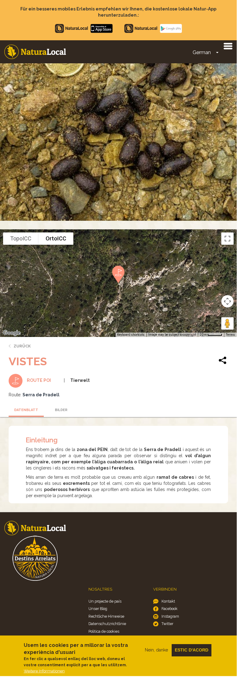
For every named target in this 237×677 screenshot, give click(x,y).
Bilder (61, 410)
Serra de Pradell (40, 394)
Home (35, 52)
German (202, 52)
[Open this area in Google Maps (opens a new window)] (12, 333)
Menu (227, 45)
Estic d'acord (191, 649)
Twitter (167, 623)
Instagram (170, 616)
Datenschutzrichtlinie (107, 623)
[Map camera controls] (227, 301)
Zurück (22, 346)
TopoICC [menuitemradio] (20, 238)
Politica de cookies (103, 631)
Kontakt (168, 601)
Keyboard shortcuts (131, 334)
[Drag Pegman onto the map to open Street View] (227, 323)
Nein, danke (156, 649)
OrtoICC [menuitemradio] (56, 238)
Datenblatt (26, 410)
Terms (230, 334)
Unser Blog (97, 608)
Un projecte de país (104, 601)
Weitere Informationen (44, 671)
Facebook (169, 608)
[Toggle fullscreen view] (227, 238)
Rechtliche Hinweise (106, 616)
